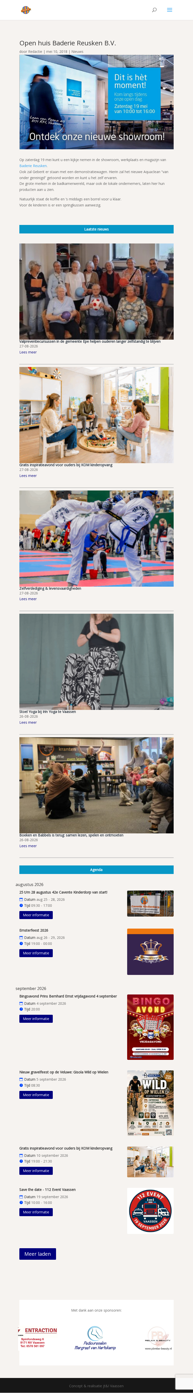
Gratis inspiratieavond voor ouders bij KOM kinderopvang (65, 464)
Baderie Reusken (33, 165)
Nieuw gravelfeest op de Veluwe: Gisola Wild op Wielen (63, 1072)
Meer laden (37, 1253)
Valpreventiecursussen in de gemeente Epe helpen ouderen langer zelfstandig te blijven (90, 341)
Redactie (35, 51)
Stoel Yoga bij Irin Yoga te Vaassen (47, 711)
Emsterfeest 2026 (33, 930)
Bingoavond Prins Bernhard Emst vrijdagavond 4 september (68, 996)
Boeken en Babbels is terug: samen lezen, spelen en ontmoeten (71, 835)
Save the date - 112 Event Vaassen (47, 1189)
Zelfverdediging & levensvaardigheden (50, 588)
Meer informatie (36, 915)
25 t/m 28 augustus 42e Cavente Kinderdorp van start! (63, 892)
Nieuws (77, 51)
